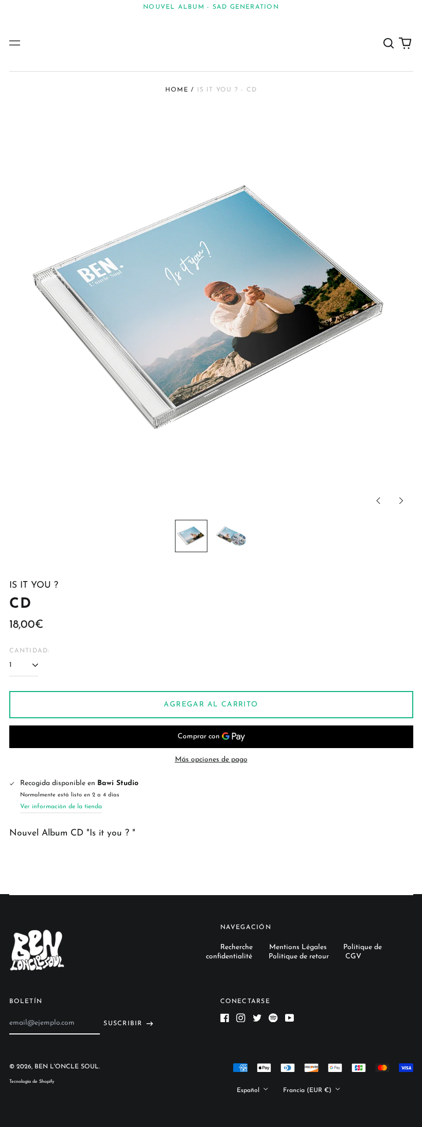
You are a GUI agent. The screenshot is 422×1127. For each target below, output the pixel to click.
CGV (353, 956)
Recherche (236, 947)
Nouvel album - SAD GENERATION (211, 7)
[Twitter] (257, 1018)
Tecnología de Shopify (31, 1081)
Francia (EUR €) (308, 1090)
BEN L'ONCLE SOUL (66, 1067)
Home (176, 90)
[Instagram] (240, 1018)
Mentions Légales (298, 947)
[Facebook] (225, 1018)
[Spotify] (273, 1018)
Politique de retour (299, 956)
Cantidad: (29, 651)
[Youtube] (289, 1018)
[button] (389, 43)
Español (249, 1090)
